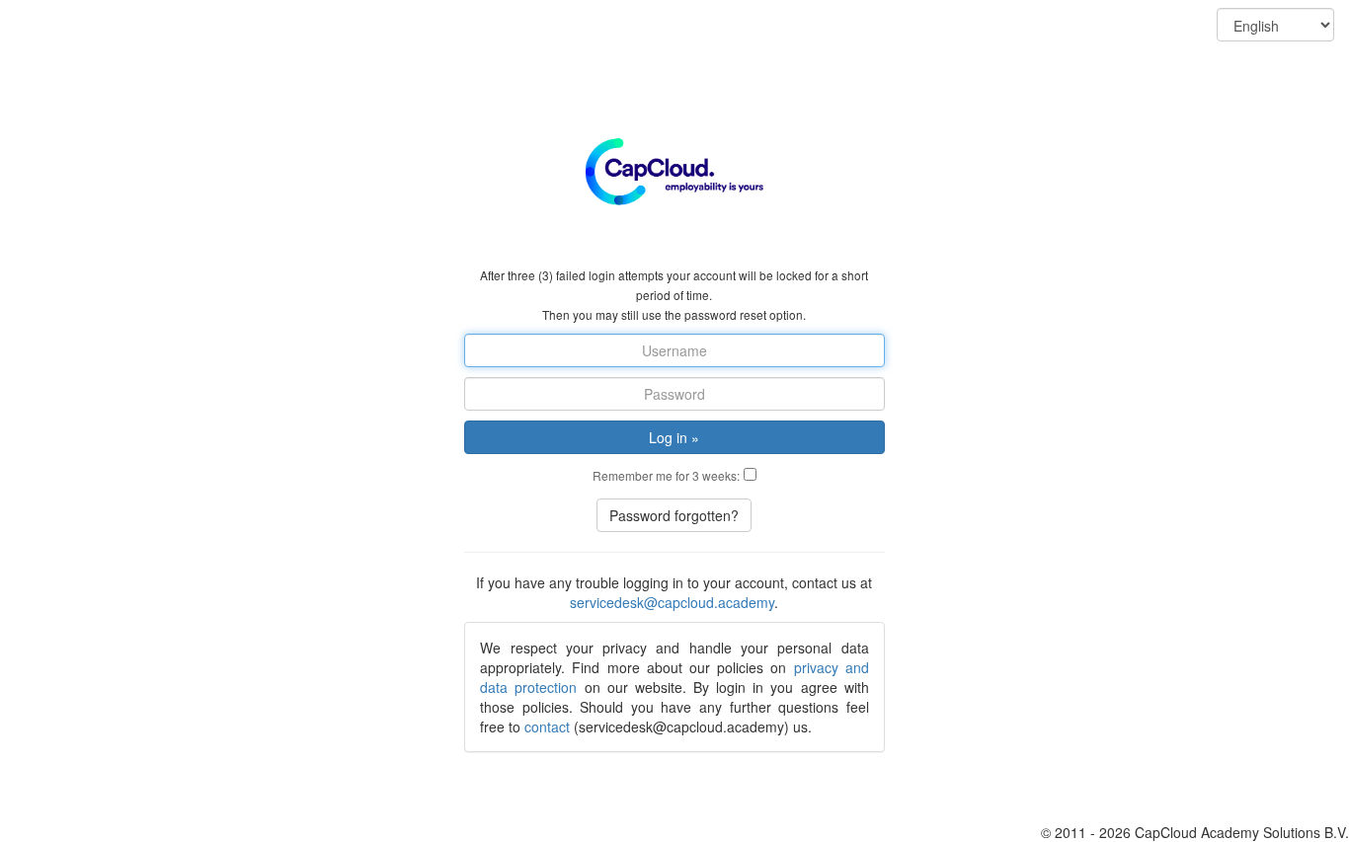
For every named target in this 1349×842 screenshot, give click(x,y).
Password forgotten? (674, 515)
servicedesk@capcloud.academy (672, 602)
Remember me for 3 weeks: (666, 475)
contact (547, 726)
